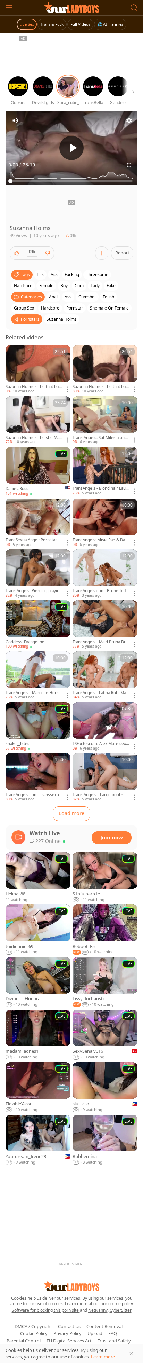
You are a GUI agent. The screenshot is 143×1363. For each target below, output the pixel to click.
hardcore (23, 286)
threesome (97, 274)
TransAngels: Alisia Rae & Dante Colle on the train (101, 540)
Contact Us (69, 1326)
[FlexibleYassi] (38, 1087)
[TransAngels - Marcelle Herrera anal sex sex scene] (38, 675)
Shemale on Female (109, 308)
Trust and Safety (114, 1341)
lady (95, 286)
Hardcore (50, 308)
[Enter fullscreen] (129, 165)
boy (64, 286)
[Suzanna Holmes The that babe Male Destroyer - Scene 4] (105, 369)
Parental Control (24, 1341)
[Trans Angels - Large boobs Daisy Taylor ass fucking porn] (105, 777)
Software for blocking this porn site (46, 1310)
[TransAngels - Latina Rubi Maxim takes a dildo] (105, 675)
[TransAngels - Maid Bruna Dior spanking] (105, 624)
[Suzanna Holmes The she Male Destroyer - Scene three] (38, 420)
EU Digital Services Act (69, 1341)
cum (79, 286)
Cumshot (87, 297)
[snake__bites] (38, 726)
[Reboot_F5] (105, 929)
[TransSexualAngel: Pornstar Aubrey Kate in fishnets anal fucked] (38, 523)
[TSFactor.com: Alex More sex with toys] (105, 726)
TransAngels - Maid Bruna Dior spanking (101, 642)
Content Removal (104, 1326)
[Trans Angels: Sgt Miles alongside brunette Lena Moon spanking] (105, 420)
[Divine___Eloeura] (38, 982)
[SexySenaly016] (105, 1035)
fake (111, 286)
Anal (53, 297)
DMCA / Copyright (33, 1326)
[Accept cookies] (131, 1353)
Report (122, 253)
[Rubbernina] (105, 1140)
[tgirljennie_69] (38, 929)
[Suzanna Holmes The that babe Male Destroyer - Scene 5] (38, 369)
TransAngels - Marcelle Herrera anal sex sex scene (34, 693)
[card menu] (68, 389)
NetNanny (98, 1310)
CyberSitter (121, 1310)
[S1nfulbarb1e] (105, 877)
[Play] (71, 148)
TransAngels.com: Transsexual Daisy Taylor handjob (34, 795)
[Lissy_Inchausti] (105, 982)
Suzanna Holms (62, 319)
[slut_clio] (105, 1087)
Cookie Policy (34, 1333)
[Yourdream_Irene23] (38, 1140)
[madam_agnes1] (38, 1035)
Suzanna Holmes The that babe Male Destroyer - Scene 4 (100, 387)
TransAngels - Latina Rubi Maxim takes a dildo (101, 693)
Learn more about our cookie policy (99, 1304)
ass (54, 274)
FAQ (112, 1333)
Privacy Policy (67, 1333)
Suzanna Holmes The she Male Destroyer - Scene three (34, 438)
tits (40, 274)
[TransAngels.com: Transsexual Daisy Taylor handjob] (38, 777)
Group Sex (24, 308)
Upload (94, 1333)
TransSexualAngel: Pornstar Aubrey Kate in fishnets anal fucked (34, 540)
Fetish (108, 297)
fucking (72, 274)
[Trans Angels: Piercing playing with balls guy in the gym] (38, 573)
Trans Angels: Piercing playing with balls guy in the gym (34, 591)
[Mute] (15, 120)
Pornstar (74, 308)
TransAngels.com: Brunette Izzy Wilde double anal (101, 591)
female (46, 286)
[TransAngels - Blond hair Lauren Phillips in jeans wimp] (105, 471)
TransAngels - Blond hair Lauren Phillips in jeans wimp (101, 488)
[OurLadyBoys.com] (71, 7)
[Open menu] (9, 7)
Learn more (103, 1357)
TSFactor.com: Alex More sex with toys (99, 744)
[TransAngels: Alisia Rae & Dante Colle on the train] (105, 523)
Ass (68, 297)
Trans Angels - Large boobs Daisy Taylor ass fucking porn (101, 795)
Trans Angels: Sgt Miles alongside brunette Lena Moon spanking (101, 438)
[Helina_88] (38, 877)
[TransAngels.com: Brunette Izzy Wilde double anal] (105, 573)
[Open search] (134, 7)
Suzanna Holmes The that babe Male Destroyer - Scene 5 (33, 387)
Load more (71, 813)
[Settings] (129, 120)
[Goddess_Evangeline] (38, 624)
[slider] (71, 181)
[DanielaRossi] (38, 471)
